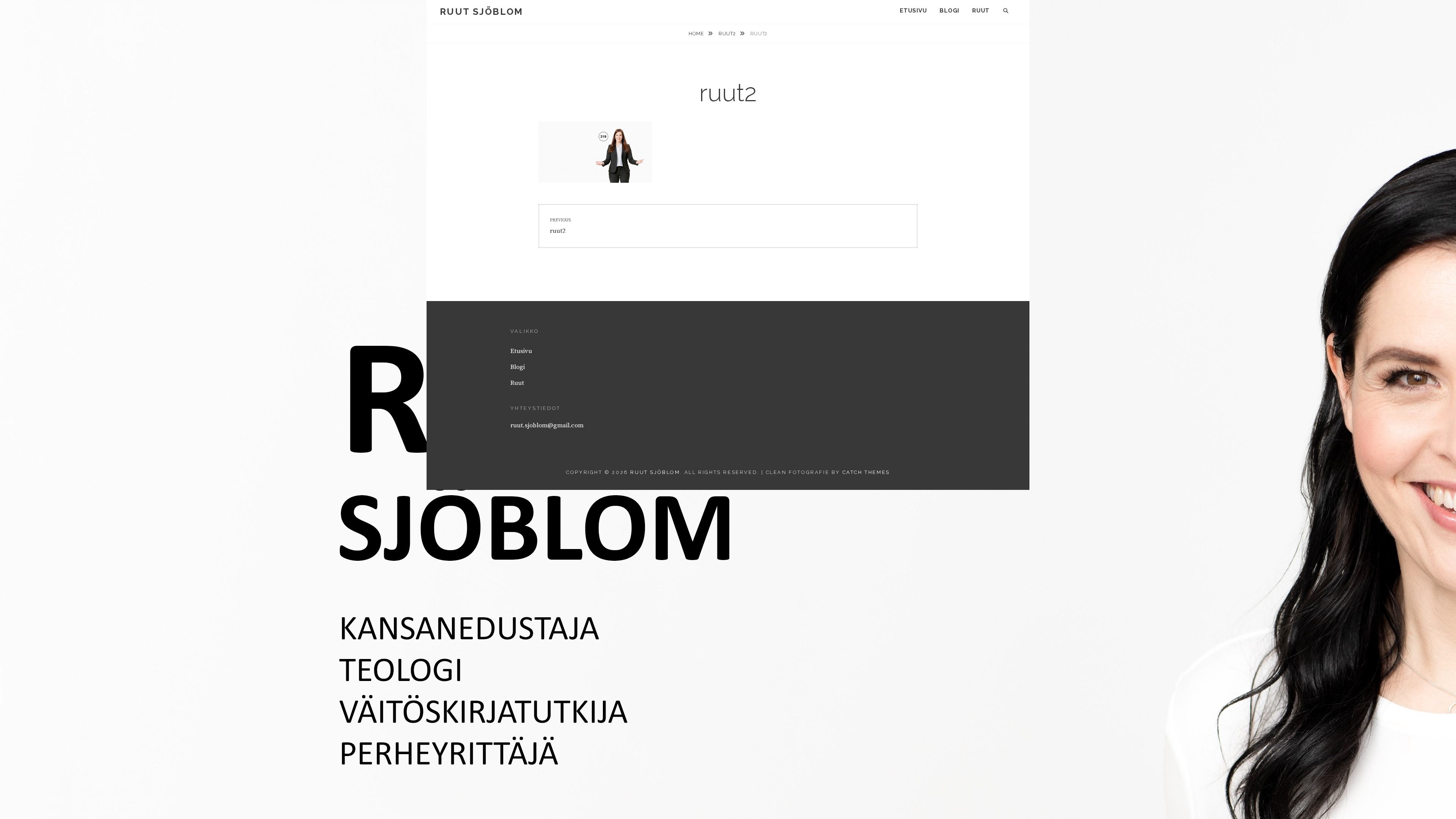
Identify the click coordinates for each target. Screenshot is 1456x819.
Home (697, 33)
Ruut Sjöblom (481, 11)
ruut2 (728, 33)
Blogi (949, 10)
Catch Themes (866, 472)
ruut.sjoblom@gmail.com (547, 425)
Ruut (981, 10)
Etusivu (913, 10)
